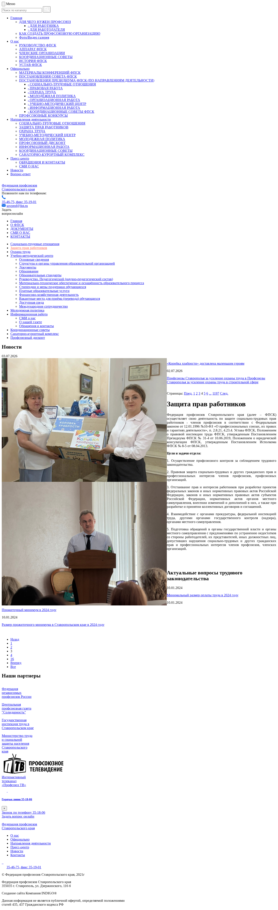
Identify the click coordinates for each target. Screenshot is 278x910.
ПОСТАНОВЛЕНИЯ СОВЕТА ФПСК (48, 76)
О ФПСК (17, 225)
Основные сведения (34, 259)
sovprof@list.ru (17, 206)
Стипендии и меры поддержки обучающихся (52, 287)
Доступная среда (31, 302)
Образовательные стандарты (40, 275)
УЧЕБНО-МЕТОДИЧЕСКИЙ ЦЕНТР (47, 135)
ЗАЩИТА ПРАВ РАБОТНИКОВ (43, 127)
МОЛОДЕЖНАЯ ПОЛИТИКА (42, 139)
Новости (16, 170)
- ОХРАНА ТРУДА (42, 92)
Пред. (188, 393)
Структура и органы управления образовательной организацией (67, 263)
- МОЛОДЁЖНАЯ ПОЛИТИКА (52, 96)
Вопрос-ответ (20, 174)
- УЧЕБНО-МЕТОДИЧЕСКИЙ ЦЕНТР (57, 104)
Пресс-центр (19, 158)
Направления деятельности (30, 119)
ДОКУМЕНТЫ (21, 229)
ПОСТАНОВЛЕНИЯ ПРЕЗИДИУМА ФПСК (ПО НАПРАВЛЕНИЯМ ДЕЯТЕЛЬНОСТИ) (86, 80)
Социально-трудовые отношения (34, 244)
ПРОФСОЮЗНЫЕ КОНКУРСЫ (43, 115)
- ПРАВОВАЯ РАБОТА (45, 88)
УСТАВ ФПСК (30, 65)
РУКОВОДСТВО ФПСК (37, 45)
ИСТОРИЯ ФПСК (33, 61)
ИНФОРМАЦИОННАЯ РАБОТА (44, 147)
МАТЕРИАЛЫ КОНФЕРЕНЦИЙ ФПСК (50, 72)
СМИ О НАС (29, 166)
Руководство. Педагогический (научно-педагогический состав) (66, 279)
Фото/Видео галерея (34, 37)
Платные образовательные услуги (44, 291)
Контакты (17, 855)
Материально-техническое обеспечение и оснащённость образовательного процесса (81, 283)
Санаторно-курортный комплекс (34, 334)
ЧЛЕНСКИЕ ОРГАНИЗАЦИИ (42, 53)
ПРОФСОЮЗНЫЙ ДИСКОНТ (42, 143)
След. (224, 393)
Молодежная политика (27, 310)
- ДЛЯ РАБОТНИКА (43, 26)
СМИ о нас (27, 318)
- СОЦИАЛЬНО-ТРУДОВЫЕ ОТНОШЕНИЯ (62, 84)
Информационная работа (29, 314)
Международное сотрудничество (43, 306)
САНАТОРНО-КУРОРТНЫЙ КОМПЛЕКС (51, 154)
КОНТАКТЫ (20, 236)
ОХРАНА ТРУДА (32, 131)
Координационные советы (30, 330)
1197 (215, 393)
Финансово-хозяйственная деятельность (49, 295)
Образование (28, 271)
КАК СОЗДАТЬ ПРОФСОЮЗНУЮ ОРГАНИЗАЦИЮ (59, 33)
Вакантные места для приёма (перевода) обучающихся (59, 298)
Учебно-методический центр (31, 255)
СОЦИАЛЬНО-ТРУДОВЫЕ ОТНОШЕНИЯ (52, 123)
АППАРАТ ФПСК (33, 49)
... (210, 393)
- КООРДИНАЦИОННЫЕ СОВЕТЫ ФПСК (61, 111)
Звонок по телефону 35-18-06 (23, 812)
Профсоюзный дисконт (27, 337)
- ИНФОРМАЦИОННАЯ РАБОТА (54, 108)
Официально (20, 69)
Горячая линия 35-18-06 (17, 799)
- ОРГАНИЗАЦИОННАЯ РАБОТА (54, 100)
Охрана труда (20, 252)
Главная (16, 18)
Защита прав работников (28, 248)
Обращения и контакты (36, 326)
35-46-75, (9, 202)
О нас (14, 41)
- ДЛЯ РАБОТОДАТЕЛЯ (46, 29)
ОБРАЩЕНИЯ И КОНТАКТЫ (42, 162)
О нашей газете (30, 322)
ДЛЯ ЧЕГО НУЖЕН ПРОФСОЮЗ (45, 22)
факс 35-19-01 (26, 202)
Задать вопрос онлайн (18, 816)
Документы (27, 267)
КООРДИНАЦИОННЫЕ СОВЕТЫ (46, 57)
